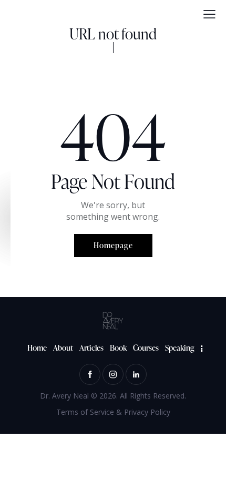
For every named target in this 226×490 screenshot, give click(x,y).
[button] (209, 14)
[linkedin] (136, 374)
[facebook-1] (89, 374)
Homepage (113, 245)
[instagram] (113, 374)
